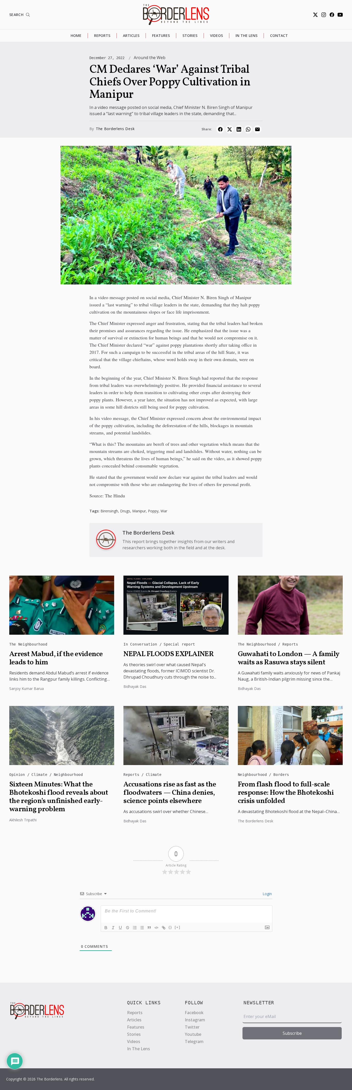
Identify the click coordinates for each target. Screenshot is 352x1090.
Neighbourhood (68, 775)
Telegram (194, 1041)
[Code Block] (156, 928)
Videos (216, 35)
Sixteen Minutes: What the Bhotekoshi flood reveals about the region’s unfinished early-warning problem (58, 797)
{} (170, 927)
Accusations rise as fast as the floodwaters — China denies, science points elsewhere (169, 793)
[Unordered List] (142, 928)
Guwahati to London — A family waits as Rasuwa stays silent (288, 658)
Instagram (195, 1020)
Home (76, 35)
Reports (102, 35)
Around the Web (149, 57)
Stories (189, 35)
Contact (279, 35)
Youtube (193, 1034)
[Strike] (127, 928)
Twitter (192, 1027)
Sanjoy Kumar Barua (26, 688)
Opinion (18, 775)
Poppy (153, 510)
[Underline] (120, 928)
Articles (131, 35)
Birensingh (109, 510)
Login (267, 893)
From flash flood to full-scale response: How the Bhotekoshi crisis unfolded (286, 793)
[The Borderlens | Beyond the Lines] (176, 14)
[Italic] (113, 928)
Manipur (139, 510)
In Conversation (141, 644)
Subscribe (292, 1033)
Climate (40, 775)
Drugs (125, 510)
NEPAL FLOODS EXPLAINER (168, 654)
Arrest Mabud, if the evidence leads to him (56, 658)
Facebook (194, 1012)
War (164, 510)
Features (161, 35)
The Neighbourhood (28, 644)
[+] (177, 927)
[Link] (163, 928)
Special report (179, 644)
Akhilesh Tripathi (23, 819)
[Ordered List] (134, 928)
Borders (281, 775)
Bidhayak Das (134, 686)
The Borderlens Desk (115, 128)
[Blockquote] (149, 928)
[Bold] (106, 928)
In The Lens (246, 35)
